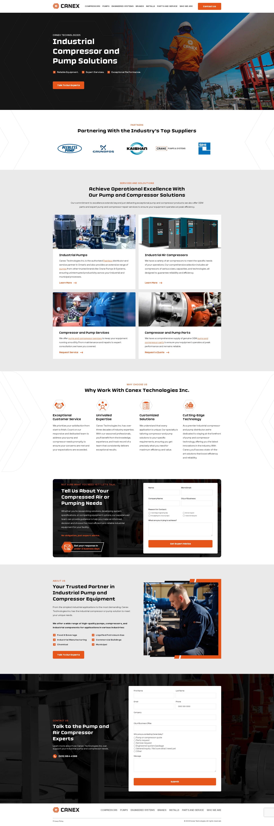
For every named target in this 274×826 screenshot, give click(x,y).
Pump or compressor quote (149, 737)
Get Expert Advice (180, 543)
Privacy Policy (58, 821)
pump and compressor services (85, 338)
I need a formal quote (191, 516)
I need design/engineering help (159, 513)
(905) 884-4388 (68, 756)
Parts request (143, 740)
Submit (175, 781)
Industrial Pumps (73, 255)
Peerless (107, 261)
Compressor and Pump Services (84, 332)
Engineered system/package (150, 746)
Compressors (92, 6)
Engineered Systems (123, 6)
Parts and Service (167, 6)
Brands (140, 6)
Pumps (106, 6)
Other (139, 751)
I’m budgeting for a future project (160, 516)
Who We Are (186, 6)
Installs (150, 6)
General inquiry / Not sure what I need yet (156, 748)
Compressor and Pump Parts (167, 332)
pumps (63, 269)
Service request (189, 513)
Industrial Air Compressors (166, 255)
